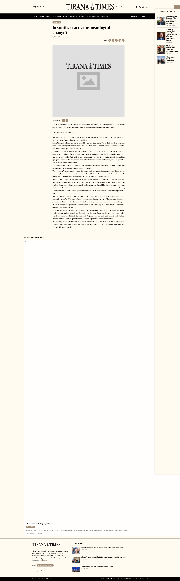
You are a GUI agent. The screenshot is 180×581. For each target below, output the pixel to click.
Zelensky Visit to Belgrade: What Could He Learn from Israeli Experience (171, 19)
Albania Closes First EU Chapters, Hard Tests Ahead (97, 566)
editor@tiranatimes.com (45, 565)
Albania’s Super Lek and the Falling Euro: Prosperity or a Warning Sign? (103, 557)
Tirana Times (58, 37)
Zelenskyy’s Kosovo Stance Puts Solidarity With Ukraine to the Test (102, 548)
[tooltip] (136, 6)
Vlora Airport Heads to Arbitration (170, 59)
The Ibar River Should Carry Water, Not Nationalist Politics (172, 48)
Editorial (57, 22)
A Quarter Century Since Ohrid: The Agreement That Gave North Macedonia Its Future (171, 34)
